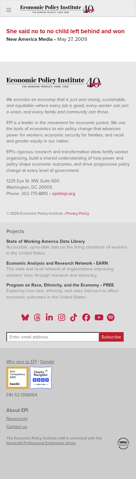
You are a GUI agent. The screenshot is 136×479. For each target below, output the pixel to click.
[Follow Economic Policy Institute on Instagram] (61, 319)
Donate (47, 361)
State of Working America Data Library (45, 241)
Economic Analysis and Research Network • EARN (57, 263)
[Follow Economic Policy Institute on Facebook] (85, 319)
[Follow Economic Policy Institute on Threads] (37, 319)
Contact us (16, 426)
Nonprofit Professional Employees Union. (41, 443)
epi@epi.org (63, 193)
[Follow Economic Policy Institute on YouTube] (98, 319)
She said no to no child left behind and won (65, 31)
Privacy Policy (77, 213)
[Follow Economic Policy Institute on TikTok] (73, 319)
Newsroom (17, 418)
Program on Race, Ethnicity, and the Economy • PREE (60, 285)
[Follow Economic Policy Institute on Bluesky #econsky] (25, 319)
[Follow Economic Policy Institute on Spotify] (110, 319)
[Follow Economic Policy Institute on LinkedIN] (49, 319)
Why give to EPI (21, 361)
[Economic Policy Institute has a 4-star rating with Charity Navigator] (41, 379)
